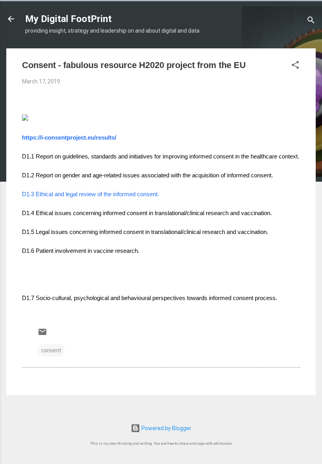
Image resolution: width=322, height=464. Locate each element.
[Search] (311, 21)
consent (51, 350)
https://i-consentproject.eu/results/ (69, 137)
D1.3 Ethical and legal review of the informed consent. (90, 194)
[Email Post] (42, 334)
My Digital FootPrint (68, 18)
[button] (295, 66)
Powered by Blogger (165, 428)
